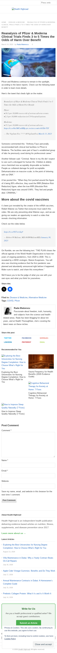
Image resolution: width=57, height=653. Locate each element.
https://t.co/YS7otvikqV (13, 231)
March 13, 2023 (45, 133)
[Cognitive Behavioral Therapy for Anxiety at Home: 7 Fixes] (41, 387)
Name (5, 460)
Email (42, 342)
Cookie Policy (10, 639)
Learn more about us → (14, 533)
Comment (6, 430)
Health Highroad (24, 649)
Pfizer (17, 301)
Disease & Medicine (17, 22)
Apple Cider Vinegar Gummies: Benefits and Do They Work (29, 571)
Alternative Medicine (38, 297)
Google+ (44, 338)
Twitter (7, 338)
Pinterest (26, 342)
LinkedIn (8, 342)
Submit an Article (28, 623)
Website (5, 481)
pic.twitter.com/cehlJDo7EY (37, 128)
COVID (10, 301)
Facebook (26, 338)
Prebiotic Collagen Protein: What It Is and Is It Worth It (27, 593)
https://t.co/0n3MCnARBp (15, 128)
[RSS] (55, 16)
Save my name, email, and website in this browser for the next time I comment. (27, 493)
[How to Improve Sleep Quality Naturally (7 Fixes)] (14, 406)
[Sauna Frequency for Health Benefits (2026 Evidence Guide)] (41, 362)
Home (4, 22)
